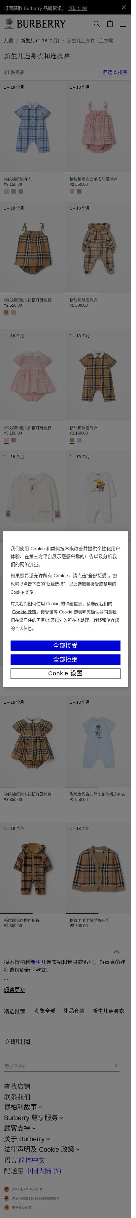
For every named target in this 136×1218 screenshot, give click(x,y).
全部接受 (65, 645)
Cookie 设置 (65, 673)
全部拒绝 (65, 659)
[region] (65, 609)
